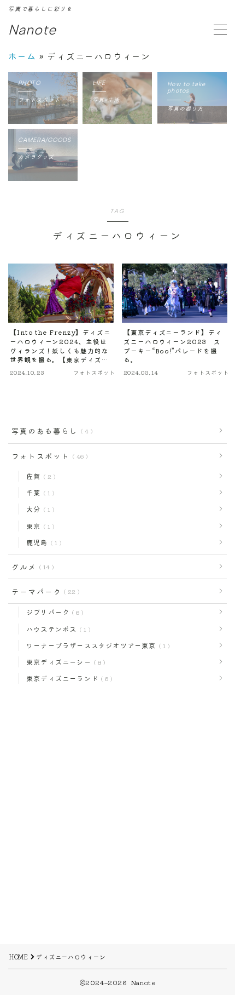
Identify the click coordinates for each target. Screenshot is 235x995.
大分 (38, 508)
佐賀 (38, 476)
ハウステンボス (56, 628)
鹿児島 (41, 542)
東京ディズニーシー (63, 661)
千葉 (38, 492)
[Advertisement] (117, 826)
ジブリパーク (52, 611)
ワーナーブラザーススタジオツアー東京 (96, 645)
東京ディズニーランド (67, 678)
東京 (38, 525)
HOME (18, 956)
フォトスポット (47, 455)
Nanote (32, 30)
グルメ (30, 566)
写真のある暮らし (50, 430)
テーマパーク (43, 591)
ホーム (22, 55)
